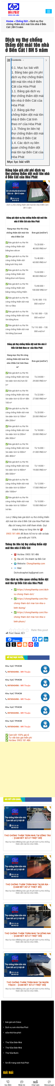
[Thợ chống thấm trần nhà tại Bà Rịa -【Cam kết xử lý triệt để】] (27, 868)
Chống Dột (22, 21)
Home (9, 21)
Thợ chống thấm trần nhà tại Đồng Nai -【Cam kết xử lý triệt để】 (28, 934)
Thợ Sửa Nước (12, 1053)
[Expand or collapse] (46, 60)
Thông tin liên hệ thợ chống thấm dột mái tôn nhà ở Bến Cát (27, 133)
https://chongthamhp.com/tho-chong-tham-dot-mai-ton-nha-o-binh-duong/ (31, 603)
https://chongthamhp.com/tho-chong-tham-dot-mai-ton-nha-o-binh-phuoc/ (31, 617)
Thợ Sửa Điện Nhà (13, 1042)
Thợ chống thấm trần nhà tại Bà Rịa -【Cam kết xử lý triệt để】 (28, 885)
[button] (23, 60)
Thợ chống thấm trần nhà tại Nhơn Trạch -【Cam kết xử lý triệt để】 (27, 983)
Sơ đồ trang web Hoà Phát (17, 1063)
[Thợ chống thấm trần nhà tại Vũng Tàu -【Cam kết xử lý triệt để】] (27, 819)
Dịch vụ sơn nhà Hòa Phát (16, 1027)
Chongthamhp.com (36, 563)
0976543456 (13, 672)
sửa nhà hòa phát (13, 1032)
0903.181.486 (13, 533)
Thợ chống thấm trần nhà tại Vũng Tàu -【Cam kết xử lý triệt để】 (27, 836)
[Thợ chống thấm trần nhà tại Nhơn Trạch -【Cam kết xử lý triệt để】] (27, 965)
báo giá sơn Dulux (13, 1022)
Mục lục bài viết (24, 67)
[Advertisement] (27, 771)
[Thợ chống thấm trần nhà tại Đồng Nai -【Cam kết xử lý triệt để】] (27, 917)
